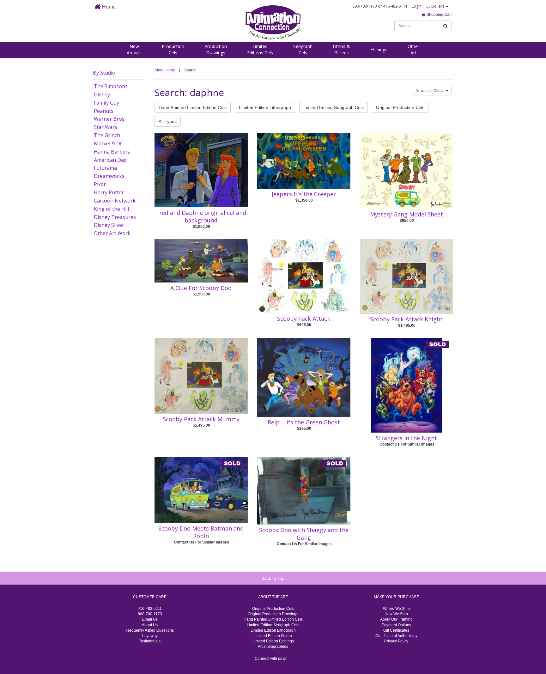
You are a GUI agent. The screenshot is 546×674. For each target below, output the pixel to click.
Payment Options (396, 625)
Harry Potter (109, 192)
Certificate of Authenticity (396, 636)
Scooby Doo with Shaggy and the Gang (304, 533)
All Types (168, 121)
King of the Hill (111, 208)
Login (417, 6)
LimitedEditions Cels (260, 49)
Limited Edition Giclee (273, 636)
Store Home (165, 70)
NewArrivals (134, 49)
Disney (102, 94)
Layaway (150, 636)
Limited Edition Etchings (273, 641)
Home (108, 6)
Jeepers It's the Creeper (304, 194)
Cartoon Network (115, 200)
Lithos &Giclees (341, 49)
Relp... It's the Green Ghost (304, 422)
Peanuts (103, 110)
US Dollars (435, 6)
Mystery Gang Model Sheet (406, 214)
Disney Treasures (115, 217)
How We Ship (396, 614)
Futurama (105, 167)
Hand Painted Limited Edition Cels (193, 107)
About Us (150, 625)
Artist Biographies (273, 646)
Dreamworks (109, 176)
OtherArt (413, 49)
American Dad (110, 159)
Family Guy (106, 102)
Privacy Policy (396, 641)
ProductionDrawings (215, 49)
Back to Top (273, 578)
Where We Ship (396, 608)
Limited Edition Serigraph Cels (333, 107)
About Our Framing (396, 619)
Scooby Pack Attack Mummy (201, 419)
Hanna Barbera (112, 151)
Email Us (150, 619)
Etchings (378, 49)
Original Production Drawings (273, 614)
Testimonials (150, 641)
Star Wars (105, 127)
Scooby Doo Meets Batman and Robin (201, 532)
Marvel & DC (108, 143)
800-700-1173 (150, 614)
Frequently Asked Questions (150, 630)
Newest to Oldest (431, 90)
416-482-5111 (150, 608)
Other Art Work (112, 233)
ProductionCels (173, 49)
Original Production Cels (400, 107)
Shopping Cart (439, 14)
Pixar (100, 184)
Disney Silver (109, 225)
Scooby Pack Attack (303, 318)
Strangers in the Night (406, 438)
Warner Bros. (109, 118)
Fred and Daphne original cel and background (201, 216)
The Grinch (107, 135)
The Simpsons (111, 86)
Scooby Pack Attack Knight (406, 319)
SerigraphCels (302, 49)
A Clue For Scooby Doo (201, 288)
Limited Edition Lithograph (265, 107)
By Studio (104, 72)
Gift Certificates (396, 630)
